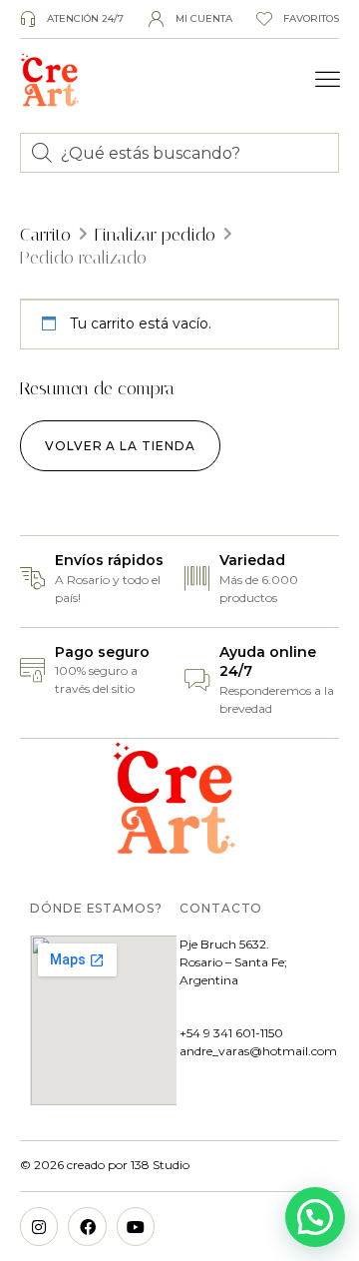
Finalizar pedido (155, 235)
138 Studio (158, 1164)
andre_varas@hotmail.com (258, 1050)
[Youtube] (136, 1226)
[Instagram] (39, 1226)
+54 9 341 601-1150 (231, 1032)
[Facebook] (87, 1226)
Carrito (45, 235)
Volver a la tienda (120, 445)
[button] (328, 80)
